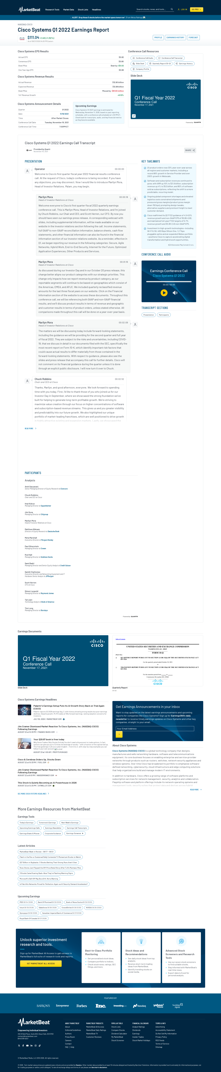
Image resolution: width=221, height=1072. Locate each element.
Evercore (64, 489)
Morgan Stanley (47, 540)
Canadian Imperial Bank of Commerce (61, 913)
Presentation (148, 315)
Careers (68, 1040)
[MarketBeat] (29, 9)
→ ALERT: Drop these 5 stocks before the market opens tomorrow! (97, 17)
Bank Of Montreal (49, 902)
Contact (68, 1044)
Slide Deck (140, 63)
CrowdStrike (71, 907)
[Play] (164, 292)
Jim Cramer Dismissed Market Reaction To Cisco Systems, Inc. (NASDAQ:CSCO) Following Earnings (58, 728)
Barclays (44, 610)
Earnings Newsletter (53, 828)
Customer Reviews (93, 1037)
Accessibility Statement (165, 1030)
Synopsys (28, 913)
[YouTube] (27, 1045)
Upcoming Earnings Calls (30, 828)
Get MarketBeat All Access (41, 963)
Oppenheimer (46, 506)
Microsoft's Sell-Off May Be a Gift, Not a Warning (39, 879)
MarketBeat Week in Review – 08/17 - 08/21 (36, 852)
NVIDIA (93, 907)
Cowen (43, 548)
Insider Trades (138, 1037)
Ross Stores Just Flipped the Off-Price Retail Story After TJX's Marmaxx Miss (50, 868)
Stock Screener (117, 1040)
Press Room (70, 1037)
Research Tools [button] (52, 9)
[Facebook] (23, 1045)
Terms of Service (162, 1044)
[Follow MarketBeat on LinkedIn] (31, 1045)
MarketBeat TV (92, 1033)
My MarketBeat (117, 1037)
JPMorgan (49, 576)
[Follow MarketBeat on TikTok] (40, 1045)
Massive (79, 1065)
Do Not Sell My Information (166, 1033)
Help (72, 1047)
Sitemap (159, 1047)
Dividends (136, 1030)
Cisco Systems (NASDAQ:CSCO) (128, 750)
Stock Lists (115, 1027)
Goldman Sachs (47, 557)
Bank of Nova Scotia (79, 902)
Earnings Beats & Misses (29, 833)
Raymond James (47, 593)
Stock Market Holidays (141, 1040)
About (67, 1027)
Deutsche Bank (53, 531)
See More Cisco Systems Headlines (32, 793)
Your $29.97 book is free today (49, 739)
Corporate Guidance (53, 833)
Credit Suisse (65, 565)
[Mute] (175, 292)
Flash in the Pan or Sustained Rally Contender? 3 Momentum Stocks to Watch (50, 857)
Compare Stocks (118, 1030)
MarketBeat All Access (95, 1027)
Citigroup (44, 514)
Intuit (27, 907)
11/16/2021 (64, 114)
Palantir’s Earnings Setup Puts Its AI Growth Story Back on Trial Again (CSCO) (69, 707)
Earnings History (175, 37)
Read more (29, 428)
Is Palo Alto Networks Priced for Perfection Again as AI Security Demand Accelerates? (54, 884)
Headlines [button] (96, 9)
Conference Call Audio (144, 58)
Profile (158, 37)
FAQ (66, 1047)
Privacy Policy (161, 1037)
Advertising (160, 1027)
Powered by (189, 122)
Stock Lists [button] (83, 9)
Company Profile (142, 69)
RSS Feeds (160, 1040)
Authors (68, 1033)
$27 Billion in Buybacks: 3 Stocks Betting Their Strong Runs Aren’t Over (48, 862)
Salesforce (48, 907)
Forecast (193, 37)
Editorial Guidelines (73, 1030)
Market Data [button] (68, 9)
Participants (164, 315)
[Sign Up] (119, 734)
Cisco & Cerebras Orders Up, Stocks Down (39, 759)
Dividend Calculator (119, 1033)
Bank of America (47, 602)
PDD (26, 902)
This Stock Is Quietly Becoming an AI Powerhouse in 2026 (47, 782)
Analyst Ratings (138, 1027)
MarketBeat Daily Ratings (96, 1030)
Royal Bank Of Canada (33, 918)
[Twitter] (19, 1045)
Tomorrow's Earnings (47, 822)
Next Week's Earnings (70, 822)
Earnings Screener (73, 833)
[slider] (169, 281)
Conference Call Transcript (172, 58)
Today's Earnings (26, 822)
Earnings (136, 1033)
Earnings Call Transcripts (77, 828)
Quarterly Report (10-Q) (162, 63)
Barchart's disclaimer (99, 1067)
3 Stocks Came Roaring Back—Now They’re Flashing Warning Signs (46, 873)
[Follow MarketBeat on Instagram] (35, 1045)
